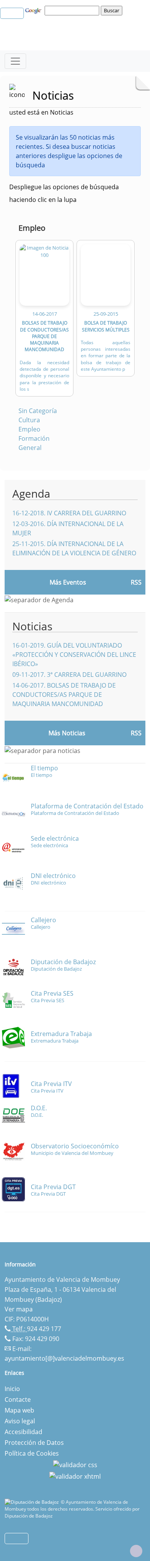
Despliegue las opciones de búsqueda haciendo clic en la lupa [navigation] (64, 193)
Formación (34, 438)
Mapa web (19, 1410)
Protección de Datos (34, 1442)
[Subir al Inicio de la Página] (136, 1551)
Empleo (29, 429)
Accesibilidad (23, 1432)
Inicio (12, 1388)
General (30, 447)
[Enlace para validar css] (75, 1464)
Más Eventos (68, 582)
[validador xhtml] (75, 1475)
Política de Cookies (32, 1453)
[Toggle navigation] (15, 61)
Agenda (31, 493)
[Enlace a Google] (34, 10)
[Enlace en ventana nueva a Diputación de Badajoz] (33, 1502)
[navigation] (73, 10)
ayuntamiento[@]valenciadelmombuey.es (64, 1358)
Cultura (29, 420)
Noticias (32, 626)
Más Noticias (66, 733)
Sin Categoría (37, 410)
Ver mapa (19, 1309)
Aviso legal (20, 1421)
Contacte (18, 1399)
